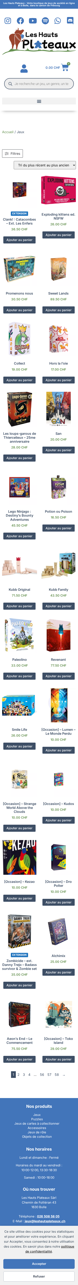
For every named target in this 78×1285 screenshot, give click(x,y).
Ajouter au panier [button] (19, 240)
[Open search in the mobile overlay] (39, 83)
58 (57, 1074)
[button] (39, 101)
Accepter (39, 1264)
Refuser (39, 1276)
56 (42, 1074)
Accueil (8, 132)
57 (49, 1074)
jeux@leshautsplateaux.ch (45, 1221)
